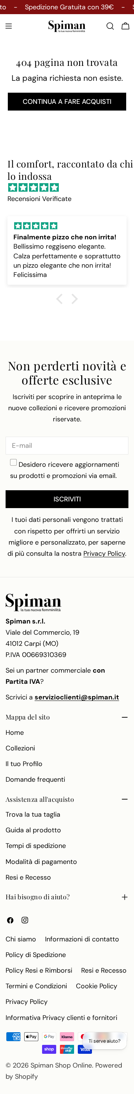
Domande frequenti (35, 779)
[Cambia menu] (8, 26)
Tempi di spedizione (36, 845)
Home (15, 732)
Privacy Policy (27, 1001)
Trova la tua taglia (33, 814)
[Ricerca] (110, 26)
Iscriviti (67, 499)
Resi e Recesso (28, 877)
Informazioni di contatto (82, 939)
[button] (61, 299)
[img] (70, 187)
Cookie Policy (96, 986)
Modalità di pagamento (41, 861)
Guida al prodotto (33, 830)
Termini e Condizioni (36, 986)
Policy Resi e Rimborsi (39, 970)
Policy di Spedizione (36, 954)
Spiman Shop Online (61, 1065)
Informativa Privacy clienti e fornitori (61, 1017)
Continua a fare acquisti (67, 101)
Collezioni (20, 748)
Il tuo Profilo (24, 763)
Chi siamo (21, 939)
